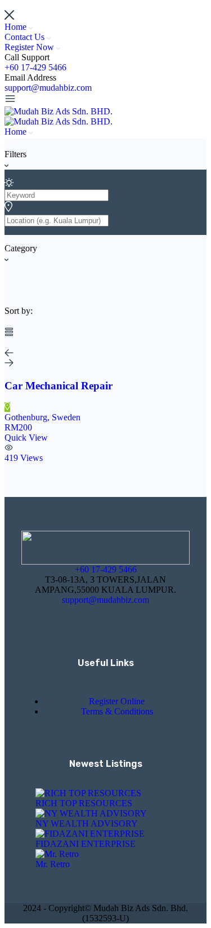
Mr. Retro (52, 864)
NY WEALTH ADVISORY (86, 823)
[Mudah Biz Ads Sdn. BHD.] (59, 111)
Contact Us (26, 37)
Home (17, 27)
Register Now (30, 47)
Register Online (117, 701)
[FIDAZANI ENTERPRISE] (90, 833)
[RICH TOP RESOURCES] (88, 793)
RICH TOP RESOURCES (83, 803)
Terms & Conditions (117, 711)
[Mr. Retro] (57, 854)
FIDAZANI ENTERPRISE (85, 844)
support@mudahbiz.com (48, 87)
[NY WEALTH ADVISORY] (91, 813)
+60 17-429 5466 (35, 67)
